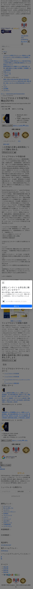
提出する (16, 306)
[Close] (3, 282)
